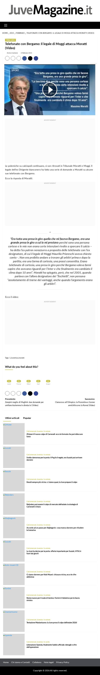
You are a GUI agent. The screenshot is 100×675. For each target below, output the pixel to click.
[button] (5, 25)
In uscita (46, 642)
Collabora (36, 662)
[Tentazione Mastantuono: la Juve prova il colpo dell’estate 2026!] (10, 612)
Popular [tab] (27, 418)
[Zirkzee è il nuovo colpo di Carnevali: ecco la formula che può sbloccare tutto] (7, 425)
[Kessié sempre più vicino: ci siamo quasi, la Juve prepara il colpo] (7, 471)
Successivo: (75, 402)
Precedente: (24, 402)
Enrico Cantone (12, 53)
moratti (21, 358)
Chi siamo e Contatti (20, 662)
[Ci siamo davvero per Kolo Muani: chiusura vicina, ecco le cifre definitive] (10, 565)
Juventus (14, 358)
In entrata (47, 431)
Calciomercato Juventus (35, 431)
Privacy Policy (62, 662)
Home (6, 662)
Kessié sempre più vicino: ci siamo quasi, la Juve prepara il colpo (52, 482)
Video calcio (10, 40)
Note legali (49, 662)
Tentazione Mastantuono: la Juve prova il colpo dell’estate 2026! (52, 623)
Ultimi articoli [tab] (12, 418)
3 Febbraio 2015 (26, 53)
